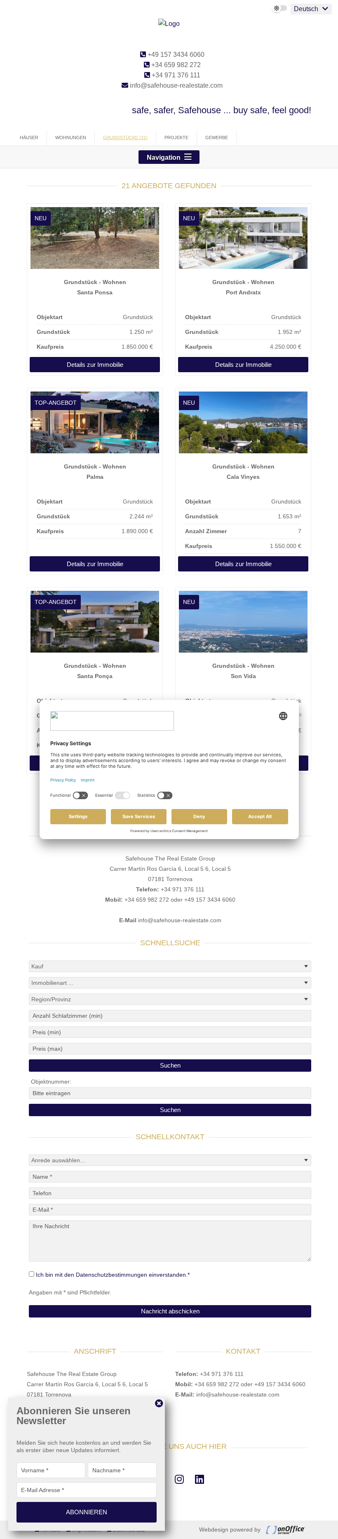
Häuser (29, 137)
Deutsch (306, 8)
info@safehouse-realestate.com (175, 85)
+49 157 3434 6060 (175, 54)
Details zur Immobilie (95, 364)
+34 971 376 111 (175, 75)
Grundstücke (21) (125, 137)
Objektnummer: (51, 1081)
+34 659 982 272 (175, 64)
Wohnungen (70, 137)
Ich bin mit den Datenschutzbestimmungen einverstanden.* (113, 1274)
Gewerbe (216, 137)
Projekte (176, 137)
